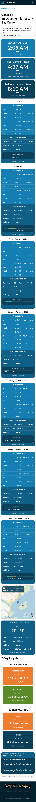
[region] (18, 602)
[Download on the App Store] (11, 786)
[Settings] (33, 2)
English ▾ (18, 794)
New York (12, 8)
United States (5, 8)
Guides (9, 791)
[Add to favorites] (33, 18)
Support (27, 791)
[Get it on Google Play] (24, 786)
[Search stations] (28, 2)
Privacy (15, 791)
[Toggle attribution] (33, 617)
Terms (20, 791)
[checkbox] (13, 588)
